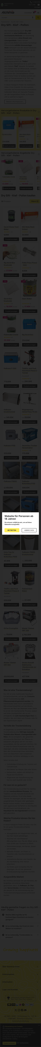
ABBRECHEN (29, 530)
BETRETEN (12, 530)
